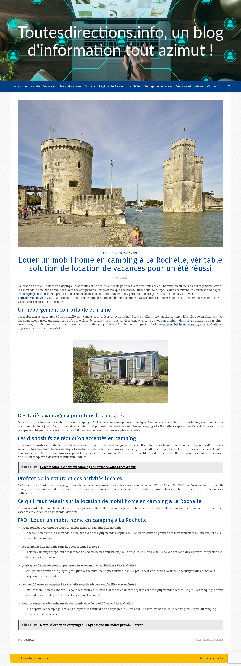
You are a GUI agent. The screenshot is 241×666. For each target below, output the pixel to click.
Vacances (49, 86)
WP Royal (43, 658)
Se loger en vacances (159, 86)
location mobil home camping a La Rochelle (188, 324)
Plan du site (216, 658)
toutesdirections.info (26, 86)
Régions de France (111, 86)
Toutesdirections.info (32, 297)
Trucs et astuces (70, 86)
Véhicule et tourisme (190, 86)
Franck (29, 639)
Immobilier (134, 86)
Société (90, 86)
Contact (212, 86)
